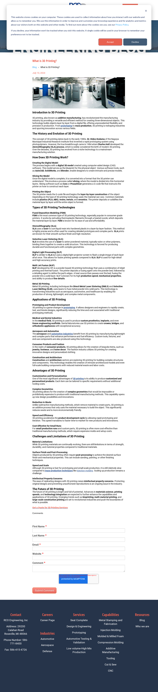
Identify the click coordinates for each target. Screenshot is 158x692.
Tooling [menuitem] (110, 658)
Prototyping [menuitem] (79, 632)
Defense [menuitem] (47, 651)
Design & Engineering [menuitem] (79, 626)
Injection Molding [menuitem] (110, 630)
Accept (110, 42)
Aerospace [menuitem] (47, 645)
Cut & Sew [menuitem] (110, 664)
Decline (135, 42)
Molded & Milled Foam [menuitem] (111, 636)
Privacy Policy (121, 24)
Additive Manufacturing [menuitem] (110, 650)
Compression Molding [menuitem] (111, 642)
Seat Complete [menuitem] (79, 620)
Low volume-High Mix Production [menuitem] (79, 650)
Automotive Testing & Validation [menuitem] (79, 640)
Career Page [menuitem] (47, 620)
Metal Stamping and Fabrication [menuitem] (110, 622)
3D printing (78, 378)
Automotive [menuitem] (47, 639)
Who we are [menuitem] (142, 626)
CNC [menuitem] (110, 670)
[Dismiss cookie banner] (146, 11)
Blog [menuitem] (142, 620)
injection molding (85, 470)
